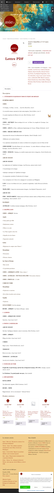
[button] (51, 474)
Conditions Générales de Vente (10, 481)
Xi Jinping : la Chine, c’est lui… (11, 107)
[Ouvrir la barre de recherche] (52, 2)
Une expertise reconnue (5, 10)
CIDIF (43, 443)
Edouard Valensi (45, 71)
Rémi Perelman (37, 81)
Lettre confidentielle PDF (34, 77)
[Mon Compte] (47, 2)
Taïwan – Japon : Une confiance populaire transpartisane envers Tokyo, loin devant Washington (12, 447)
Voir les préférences (47, 487)
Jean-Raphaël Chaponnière (40, 73)
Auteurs (9, 2)
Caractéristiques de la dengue (10, 169)
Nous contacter (6, 476)
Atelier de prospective (5, 8)
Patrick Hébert (42, 79)
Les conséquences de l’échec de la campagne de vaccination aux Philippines (21, 180)
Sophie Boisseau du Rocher (13, 38)
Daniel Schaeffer (37, 71)
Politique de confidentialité (31, 490)
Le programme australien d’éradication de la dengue (15, 176)
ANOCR (30, 441)
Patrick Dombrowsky (33, 79)
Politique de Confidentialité (9, 483)
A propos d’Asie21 (5, 6)
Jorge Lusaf (39, 75)
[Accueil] (2, 2)
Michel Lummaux (45, 77)
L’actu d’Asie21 (5, 5)
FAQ (4, 485)
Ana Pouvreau (36, 69)
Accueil (4, 38)
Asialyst (40, 443)
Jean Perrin (30, 73)
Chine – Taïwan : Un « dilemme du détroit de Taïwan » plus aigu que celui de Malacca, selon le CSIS (14, 462)
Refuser (36, 487)
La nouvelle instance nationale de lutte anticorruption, (16, 111)
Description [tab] (8, 89)
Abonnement (17, 2)
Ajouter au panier (38, 62)
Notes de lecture (36, 2)
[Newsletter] (43, 2)
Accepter (25, 487)
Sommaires (26, 2)
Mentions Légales (7, 479)
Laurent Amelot (46, 75)
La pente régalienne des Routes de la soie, (13, 115)
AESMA (37, 446)
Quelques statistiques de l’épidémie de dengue (14, 172)
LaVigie (47, 448)
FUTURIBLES (42, 446)
